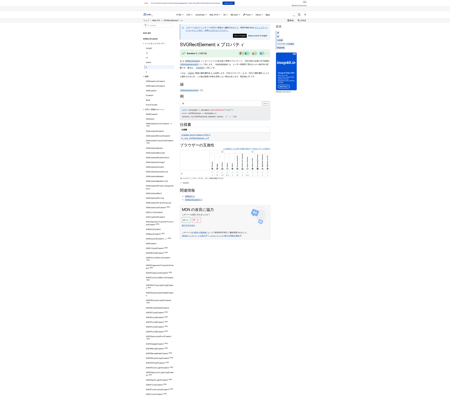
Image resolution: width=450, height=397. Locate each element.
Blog (268, 14)
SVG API (147, 33)
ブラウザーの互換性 (285, 44)
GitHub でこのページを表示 (193, 236)
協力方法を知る (188, 225)
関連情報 (281, 48)
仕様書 (280, 40)
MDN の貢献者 (200, 232)
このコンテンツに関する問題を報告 (224, 236)
